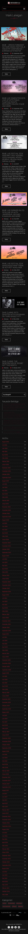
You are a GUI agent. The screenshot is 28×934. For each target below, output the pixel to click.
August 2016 (5, 829)
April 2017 (5, 803)
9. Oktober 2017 (16, 367)
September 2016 (6, 826)
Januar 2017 (5, 813)
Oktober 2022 (6, 588)
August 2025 (5, 481)
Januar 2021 (5, 656)
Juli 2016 (4, 832)
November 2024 (6, 510)
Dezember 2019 (6, 699)
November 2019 (6, 702)
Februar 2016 (5, 849)
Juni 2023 (4, 562)
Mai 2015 (4, 878)
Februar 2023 (5, 575)
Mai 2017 (4, 800)
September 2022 (6, 591)
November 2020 (6, 663)
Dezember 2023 (6, 542)
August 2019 (5, 712)
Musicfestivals (6, 906)
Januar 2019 (5, 735)
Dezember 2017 (6, 777)
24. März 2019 (16, 270)
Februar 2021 (5, 653)
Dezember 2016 (6, 816)
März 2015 (5, 884)
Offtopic (14, 906)
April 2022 (5, 608)
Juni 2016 (4, 836)
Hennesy (6, 53)
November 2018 (6, 741)
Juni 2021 (4, 640)
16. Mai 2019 (15, 218)
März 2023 (5, 572)
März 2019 (5, 728)
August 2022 (5, 594)
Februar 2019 (5, 731)
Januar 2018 (5, 774)
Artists (4, 903)
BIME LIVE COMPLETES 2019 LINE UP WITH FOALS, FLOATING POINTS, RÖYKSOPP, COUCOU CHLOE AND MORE (13, 102)
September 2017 (6, 787)
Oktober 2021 (6, 627)
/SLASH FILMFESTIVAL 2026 (11, 432)
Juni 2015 (4, 875)
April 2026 (5, 454)
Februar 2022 (5, 614)
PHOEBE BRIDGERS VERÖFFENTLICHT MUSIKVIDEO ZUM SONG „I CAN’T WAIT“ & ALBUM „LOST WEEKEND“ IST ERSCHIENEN (14, 415)
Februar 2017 (5, 810)
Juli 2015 (4, 871)
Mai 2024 (4, 529)
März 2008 (5, 894)
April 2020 (5, 686)
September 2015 (6, 865)
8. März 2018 (15, 319)
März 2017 (5, 806)
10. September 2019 (17, 108)
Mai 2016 (4, 839)
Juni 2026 (4, 448)
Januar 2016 (5, 852)
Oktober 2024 (6, 513)
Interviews (19, 903)
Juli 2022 (4, 598)
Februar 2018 (5, 770)
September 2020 (6, 669)
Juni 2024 (4, 526)
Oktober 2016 (6, 823)
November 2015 (6, 858)
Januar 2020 (5, 695)
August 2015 (5, 868)
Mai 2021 (4, 643)
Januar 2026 (5, 464)
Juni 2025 (4, 487)
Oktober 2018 (6, 744)
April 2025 (5, 494)
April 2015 (5, 881)
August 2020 (5, 673)
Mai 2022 (4, 604)
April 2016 (5, 842)
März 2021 (5, 650)
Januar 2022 (5, 617)
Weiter (6, 74)
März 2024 (5, 536)
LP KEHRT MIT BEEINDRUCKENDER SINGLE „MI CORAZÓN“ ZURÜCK (13, 428)
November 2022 (6, 585)
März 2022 (5, 611)
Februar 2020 (5, 692)
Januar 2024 (5, 539)
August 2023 (5, 555)
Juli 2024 (4, 523)
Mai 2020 (4, 682)
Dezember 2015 (6, 855)
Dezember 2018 (6, 738)
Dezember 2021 (6, 621)
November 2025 (6, 471)
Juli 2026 (4, 445)
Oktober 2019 (6, 705)
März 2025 (5, 497)
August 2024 (5, 520)
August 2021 (5, 634)
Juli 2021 (4, 637)
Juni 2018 (4, 757)
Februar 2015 (5, 888)
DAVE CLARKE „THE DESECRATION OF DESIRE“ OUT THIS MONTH (12, 363)
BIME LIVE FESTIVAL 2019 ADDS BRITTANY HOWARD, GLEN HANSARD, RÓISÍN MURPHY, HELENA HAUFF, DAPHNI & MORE (12, 157)
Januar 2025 (5, 503)
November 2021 (6, 624)
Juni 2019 (4, 718)
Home (14, 21)
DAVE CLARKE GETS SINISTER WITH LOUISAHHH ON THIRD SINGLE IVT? (13, 315)
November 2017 (6, 780)
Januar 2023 (5, 578)
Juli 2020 (4, 676)
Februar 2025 (5, 500)
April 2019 (5, 725)
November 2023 (6, 546)
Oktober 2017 (6, 783)
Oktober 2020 (6, 666)
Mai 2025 (4, 490)
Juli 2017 (4, 793)
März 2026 (5, 458)
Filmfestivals (11, 903)
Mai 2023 (4, 565)
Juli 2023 (4, 559)
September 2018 (6, 748)
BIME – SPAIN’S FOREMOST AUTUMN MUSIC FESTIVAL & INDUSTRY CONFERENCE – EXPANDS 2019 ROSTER (13, 48)
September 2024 (6, 516)
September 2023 (6, 552)
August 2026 (5, 441)
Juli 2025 (4, 484)
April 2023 (5, 568)
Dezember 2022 (6, 581)
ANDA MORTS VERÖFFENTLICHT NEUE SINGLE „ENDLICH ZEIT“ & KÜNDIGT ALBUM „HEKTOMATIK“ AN (14, 422)
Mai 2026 (4, 451)
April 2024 (5, 533)
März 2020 (5, 689)
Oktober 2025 (6, 474)
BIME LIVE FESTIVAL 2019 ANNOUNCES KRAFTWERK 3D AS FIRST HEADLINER (13, 266)
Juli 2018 (4, 754)
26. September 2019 (17, 53)
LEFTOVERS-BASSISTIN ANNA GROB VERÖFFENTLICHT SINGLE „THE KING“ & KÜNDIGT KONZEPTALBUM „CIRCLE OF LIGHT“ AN (14, 407)
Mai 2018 (4, 761)
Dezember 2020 (6, 660)
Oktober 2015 (6, 862)
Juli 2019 (4, 715)
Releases (20, 906)
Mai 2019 (4, 722)
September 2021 (6, 630)
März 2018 (5, 767)
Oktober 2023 (6, 549)
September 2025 (6, 477)
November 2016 (6, 819)
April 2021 (5, 647)
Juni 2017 (4, 796)
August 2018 (5, 751)
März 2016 (5, 845)
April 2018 (5, 764)
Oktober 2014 (6, 891)
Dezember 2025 (6, 467)
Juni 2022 (4, 601)
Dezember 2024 (6, 507)
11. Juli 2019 (15, 164)
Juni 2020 (4, 679)
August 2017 (5, 790)
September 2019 (6, 709)
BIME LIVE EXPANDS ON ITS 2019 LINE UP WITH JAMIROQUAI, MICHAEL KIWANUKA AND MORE (13, 213)
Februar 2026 (5, 461)
